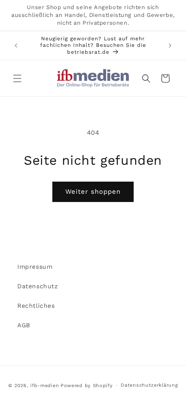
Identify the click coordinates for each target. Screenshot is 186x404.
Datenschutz (37, 286)
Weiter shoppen (93, 191)
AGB (23, 325)
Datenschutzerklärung (149, 385)
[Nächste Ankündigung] (170, 45)
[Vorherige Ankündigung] (16, 45)
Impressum (34, 266)
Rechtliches (36, 305)
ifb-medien (44, 385)
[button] (17, 78)
